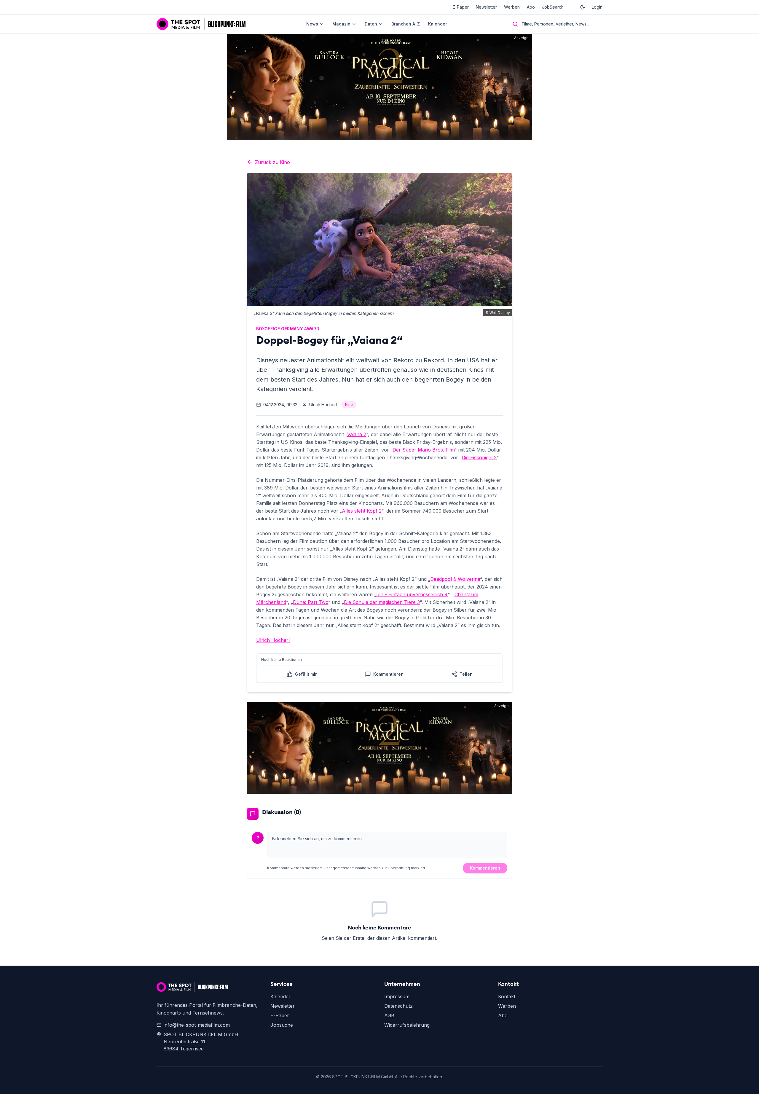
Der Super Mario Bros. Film (424, 450)
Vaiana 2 (356, 434)
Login (597, 6)
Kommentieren (485, 867)
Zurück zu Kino (272, 162)
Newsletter (486, 6)
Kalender (437, 23)
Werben (512, 6)
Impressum (396, 996)
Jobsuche (281, 1025)
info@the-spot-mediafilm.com (197, 1025)
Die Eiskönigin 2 (479, 457)
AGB (389, 1015)
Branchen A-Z (405, 23)
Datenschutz (398, 1006)
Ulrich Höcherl (273, 640)
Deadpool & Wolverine (455, 579)
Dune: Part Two (310, 602)
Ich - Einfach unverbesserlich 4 (412, 594)
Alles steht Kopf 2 (362, 511)
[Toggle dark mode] (582, 7)
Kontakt (506, 996)
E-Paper (461, 6)
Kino (349, 404)
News (312, 23)
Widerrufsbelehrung (407, 1025)
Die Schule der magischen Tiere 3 (382, 602)
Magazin (341, 23)
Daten (371, 23)
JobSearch (553, 6)
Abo (531, 6)
